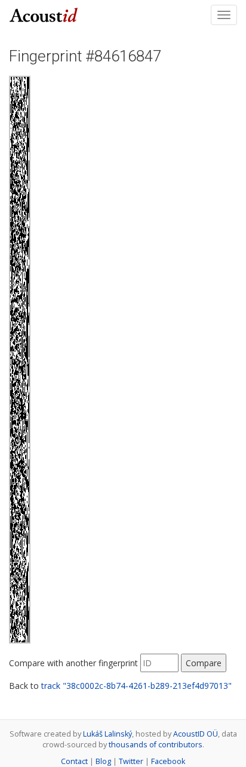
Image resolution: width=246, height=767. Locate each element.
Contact (74, 761)
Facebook (168, 761)
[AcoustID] (43, 14)
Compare (204, 663)
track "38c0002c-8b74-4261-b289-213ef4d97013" (136, 685)
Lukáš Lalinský (107, 734)
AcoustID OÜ (195, 734)
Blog (103, 761)
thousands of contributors (155, 745)
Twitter (131, 761)
